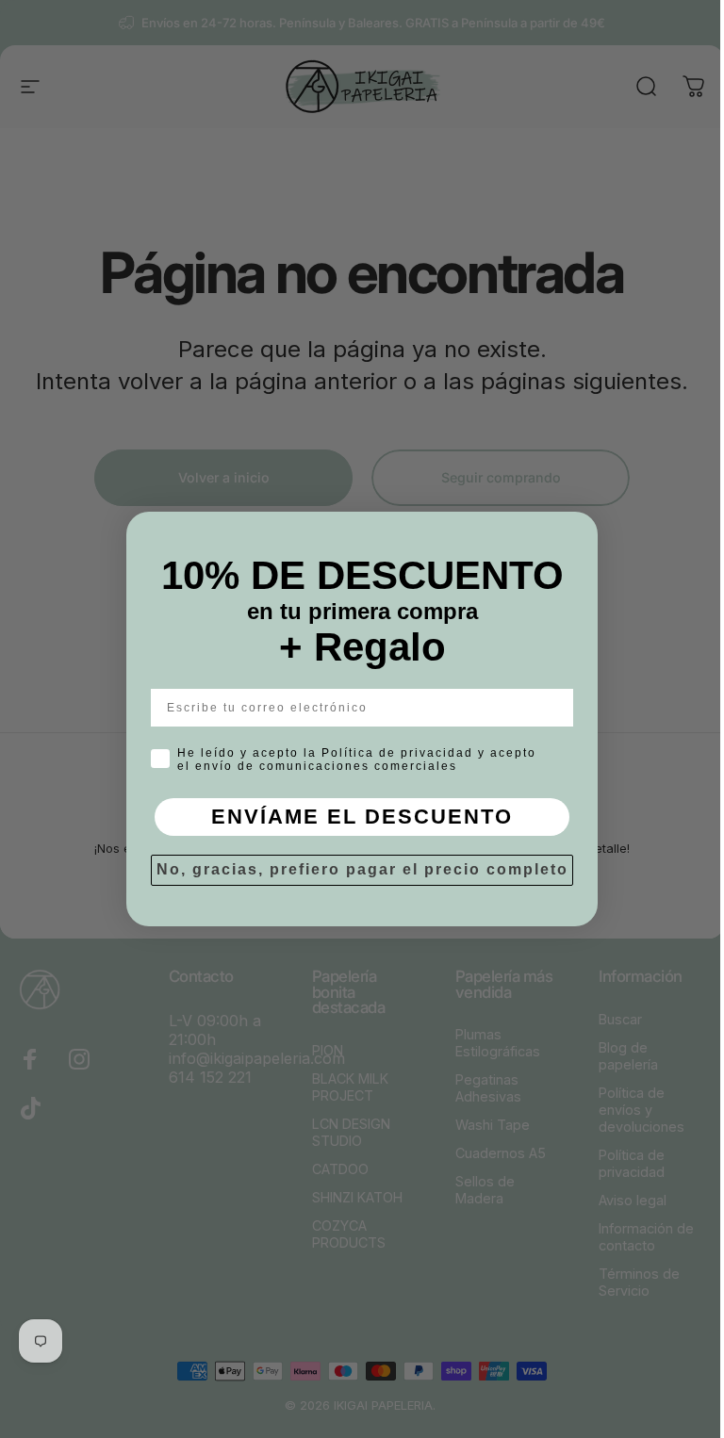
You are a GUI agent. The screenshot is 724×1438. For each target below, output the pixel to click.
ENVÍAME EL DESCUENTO (362, 816)
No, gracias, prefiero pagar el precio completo (362, 869)
